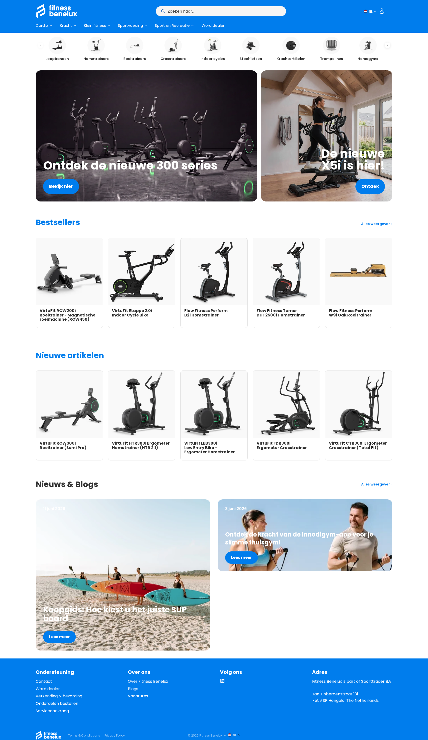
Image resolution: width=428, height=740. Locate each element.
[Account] (381, 11)
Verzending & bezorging (59, 696)
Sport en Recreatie (172, 25)
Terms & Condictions (84, 735)
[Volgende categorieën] (387, 45)
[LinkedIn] (222, 682)
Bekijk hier (61, 186)
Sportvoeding (130, 25)
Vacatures (138, 696)
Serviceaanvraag (52, 711)
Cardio (42, 25)
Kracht (66, 25)
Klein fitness (95, 25)
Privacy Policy (115, 735)
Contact (44, 681)
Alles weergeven (376, 223)
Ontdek (370, 186)
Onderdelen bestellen (57, 703)
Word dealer (213, 25)
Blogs (133, 689)
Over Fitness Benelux (148, 681)
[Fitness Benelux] (49, 735)
